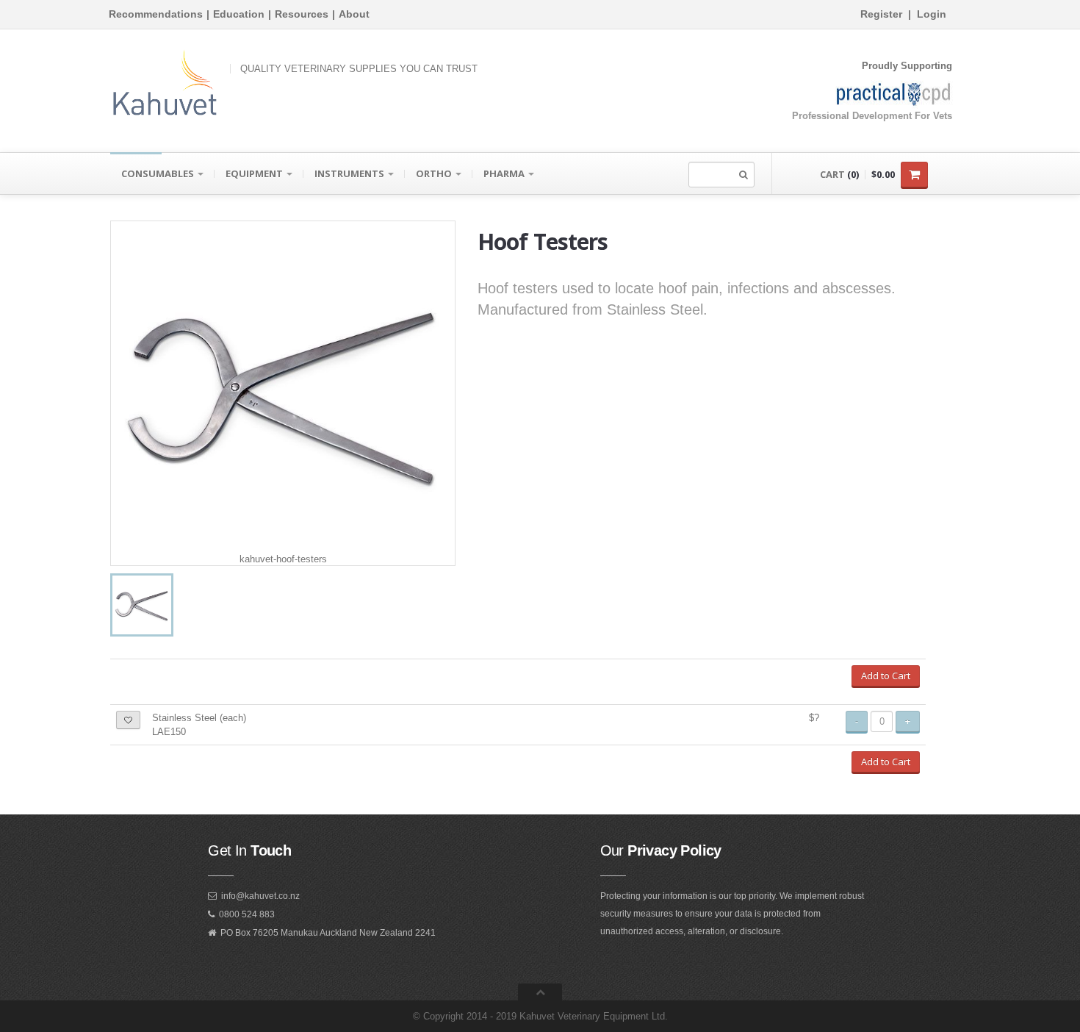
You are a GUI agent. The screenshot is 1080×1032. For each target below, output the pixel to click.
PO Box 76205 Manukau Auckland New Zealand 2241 (328, 933)
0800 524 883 (247, 914)
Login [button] (931, 14)
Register (881, 14)
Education (238, 14)
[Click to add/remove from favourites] (128, 720)
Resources (301, 14)
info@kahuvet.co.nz (260, 896)
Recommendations (156, 14)
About (354, 14)
